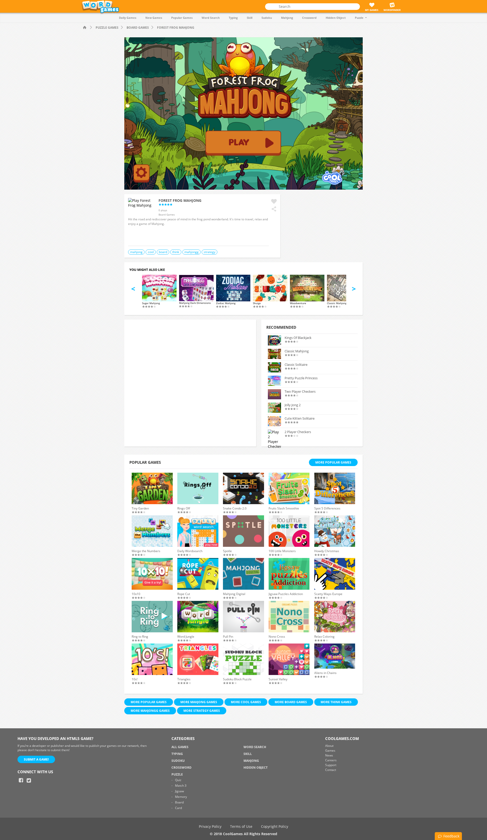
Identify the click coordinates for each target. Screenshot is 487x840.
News (329, 755)
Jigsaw (179, 791)
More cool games (246, 702)
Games (330, 750)
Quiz (178, 780)
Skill (249, 18)
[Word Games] (85, 27)
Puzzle (359, 18)
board (163, 252)
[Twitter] (28, 780)
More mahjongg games (150, 711)
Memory (181, 797)
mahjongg (191, 252)
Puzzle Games (107, 27)
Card (178, 808)
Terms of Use (241, 826)
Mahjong (287, 18)
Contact (330, 770)
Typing (233, 18)
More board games (291, 702)
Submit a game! (36, 759)
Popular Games (182, 18)
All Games (179, 747)
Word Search (211, 18)
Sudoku (267, 18)
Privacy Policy (210, 826)
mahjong (136, 252)
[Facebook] (21, 780)
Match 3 (180, 785)
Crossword (309, 18)
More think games (336, 702)
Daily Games (127, 18)
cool (151, 252)
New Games (153, 18)
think (175, 252)
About (329, 746)
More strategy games (201, 711)
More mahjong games (198, 702)
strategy (209, 252)
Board (179, 802)
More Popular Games (333, 462)
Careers (331, 760)
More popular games (149, 702)
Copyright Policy (274, 826)
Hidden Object (336, 18)
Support (330, 765)
